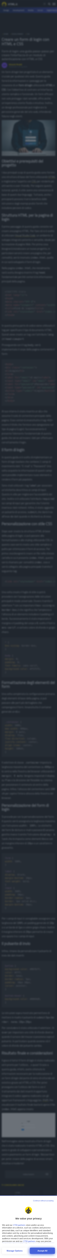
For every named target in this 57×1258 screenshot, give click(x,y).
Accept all (42, 1251)
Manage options (15, 1251)
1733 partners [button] (19, 1225)
